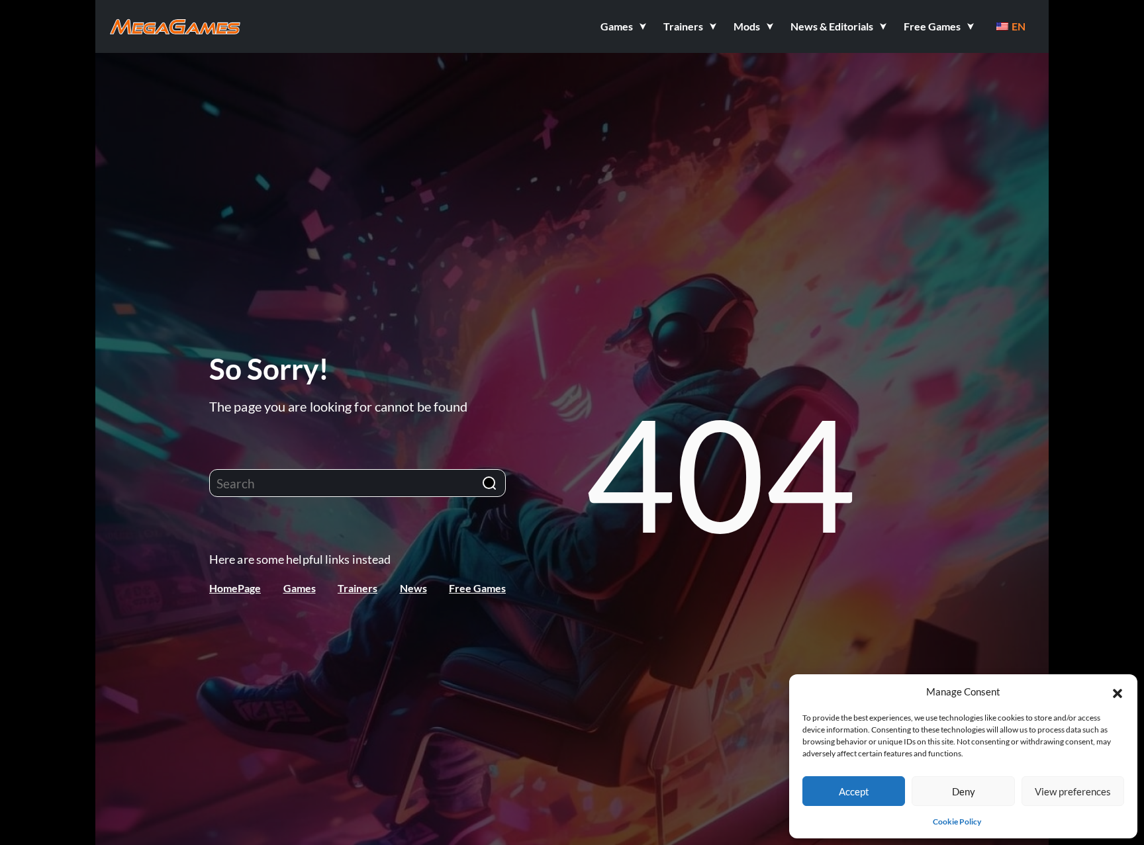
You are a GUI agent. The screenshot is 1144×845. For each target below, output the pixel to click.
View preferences (1073, 791)
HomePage (235, 588)
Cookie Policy (957, 821)
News (413, 588)
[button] (1117, 691)
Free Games (477, 588)
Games (299, 588)
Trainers (357, 588)
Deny (963, 791)
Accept (854, 791)
